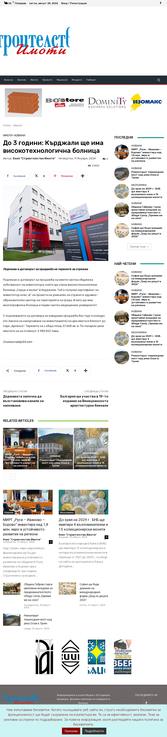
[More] (82, 176)
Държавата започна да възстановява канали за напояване (23, 400)
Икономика (90, 453)
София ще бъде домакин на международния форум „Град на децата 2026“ (94, 592)
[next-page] (12, 476)
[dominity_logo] (107, 102)
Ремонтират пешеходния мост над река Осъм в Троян (56, 463)
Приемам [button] (71, 731)
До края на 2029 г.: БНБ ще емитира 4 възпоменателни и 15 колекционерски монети (90, 461)
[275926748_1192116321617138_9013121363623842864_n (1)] (70, 657)
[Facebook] (160, 3)
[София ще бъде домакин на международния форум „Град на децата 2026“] (67, 588)
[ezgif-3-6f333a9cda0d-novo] (23, 102)
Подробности (94, 731)
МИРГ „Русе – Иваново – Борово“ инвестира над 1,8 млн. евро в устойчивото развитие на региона (20, 460)
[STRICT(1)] (146, 102)
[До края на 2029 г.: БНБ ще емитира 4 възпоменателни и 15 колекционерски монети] (91, 448)
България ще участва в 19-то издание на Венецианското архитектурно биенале (84, 400)
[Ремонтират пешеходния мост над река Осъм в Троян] (55, 448)
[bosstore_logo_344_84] (64, 102)
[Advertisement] (118, 41)
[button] (159, 80)
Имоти (17, 125)
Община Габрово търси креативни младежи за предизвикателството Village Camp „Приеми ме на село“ (38, 592)
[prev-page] (5, 476)
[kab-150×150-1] (44, 657)
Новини (19, 135)
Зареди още (138, 246)
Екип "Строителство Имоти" (34, 158)
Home (7, 125)
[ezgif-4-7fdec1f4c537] (122, 657)
